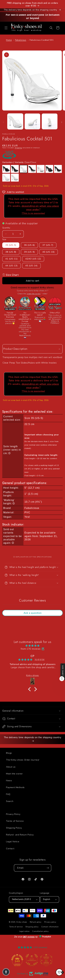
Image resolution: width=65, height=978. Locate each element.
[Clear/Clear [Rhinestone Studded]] (6, 178)
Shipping (18, 148)
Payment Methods (15, 787)
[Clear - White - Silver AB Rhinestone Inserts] (15, 178)
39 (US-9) (29, 251)
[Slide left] (3, 122)
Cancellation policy (40, 931)
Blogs (9, 753)
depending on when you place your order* (40, 209)
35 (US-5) (10, 245)
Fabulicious (20, 40)
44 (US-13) (11, 265)
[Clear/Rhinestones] (41, 169)
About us (11, 766)
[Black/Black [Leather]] (49, 169)
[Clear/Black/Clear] (32, 169)
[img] (32, 645)
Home (9, 40)
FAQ (8, 794)
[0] (59, 972)
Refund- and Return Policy (20, 834)
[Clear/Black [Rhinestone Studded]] (58, 169)
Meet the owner (14, 773)
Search (9, 801)
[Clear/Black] (15, 169)
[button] (6, 27)
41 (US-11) (11, 258)
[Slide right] (61, 122)
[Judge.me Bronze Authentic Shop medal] (18, 960)
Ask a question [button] (32, 613)
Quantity (6, 227)
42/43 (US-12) (33, 258)
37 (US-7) (47, 245)
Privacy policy (50, 922)
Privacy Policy (13, 814)
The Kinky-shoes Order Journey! (22, 759)
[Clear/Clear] (23, 169)
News (9, 780)
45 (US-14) (31, 265)
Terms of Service (15, 821)
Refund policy (35, 922)
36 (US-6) (29, 245)
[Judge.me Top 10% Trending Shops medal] (47, 960)
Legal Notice (12, 841)
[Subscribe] (47, 867)
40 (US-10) (48, 251)
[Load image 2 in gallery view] (32, 121)
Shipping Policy (14, 827)
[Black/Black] (6, 169)
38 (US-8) (10, 251)
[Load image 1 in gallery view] (15, 121)
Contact (10, 848)
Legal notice (24, 931)
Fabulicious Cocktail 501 (42, 40)
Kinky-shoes (21, 922)
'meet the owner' (33, 293)
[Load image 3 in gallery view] (49, 121)
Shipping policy (32, 927)
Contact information (49, 927)
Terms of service (16, 927)
